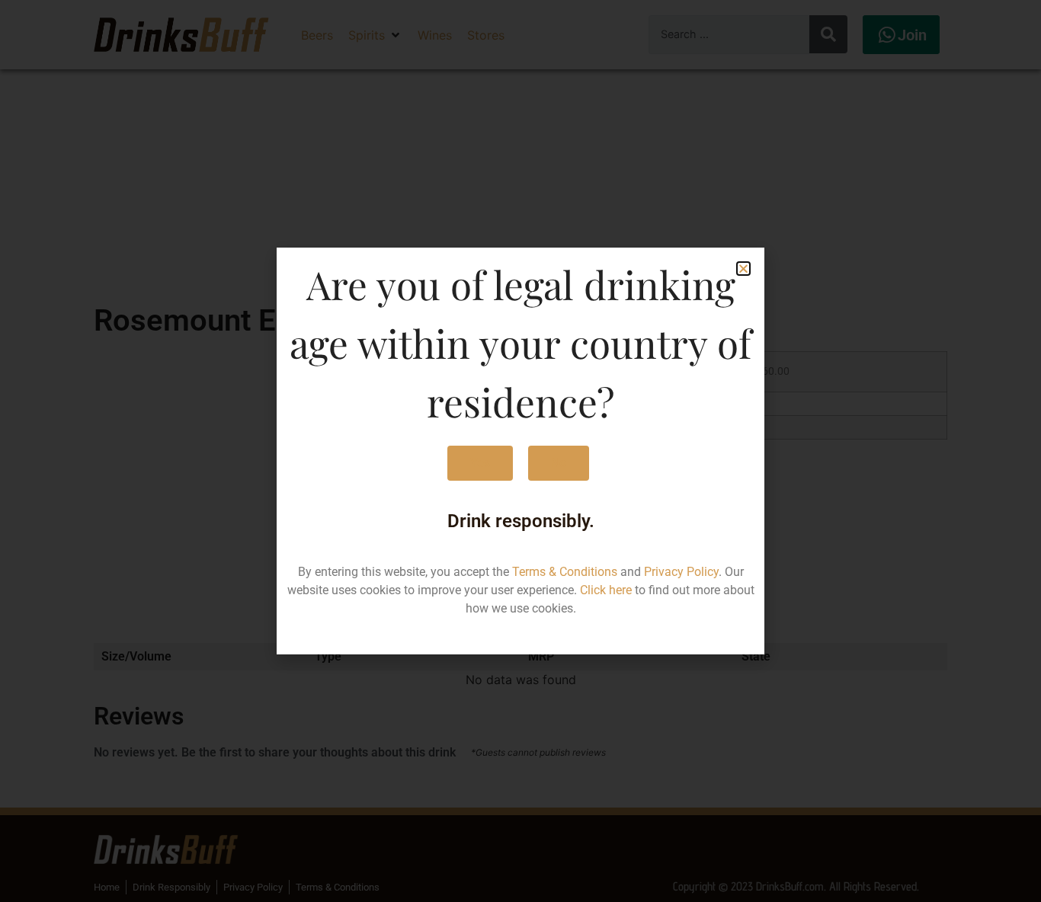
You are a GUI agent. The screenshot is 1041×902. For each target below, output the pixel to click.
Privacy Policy (681, 572)
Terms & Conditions (564, 572)
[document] (520, 451)
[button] (743, 268)
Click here (606, 590)
